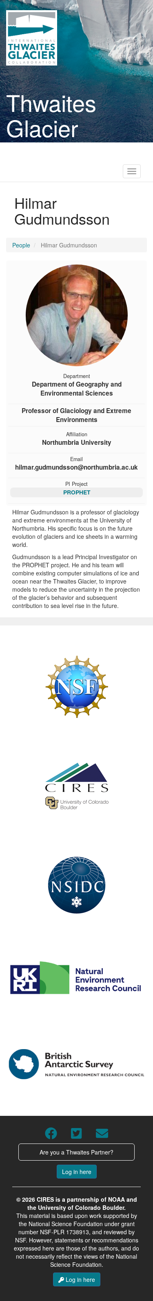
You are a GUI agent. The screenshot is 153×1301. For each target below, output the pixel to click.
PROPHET (76, 492)
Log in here (76, 1172)
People (21, 245)
